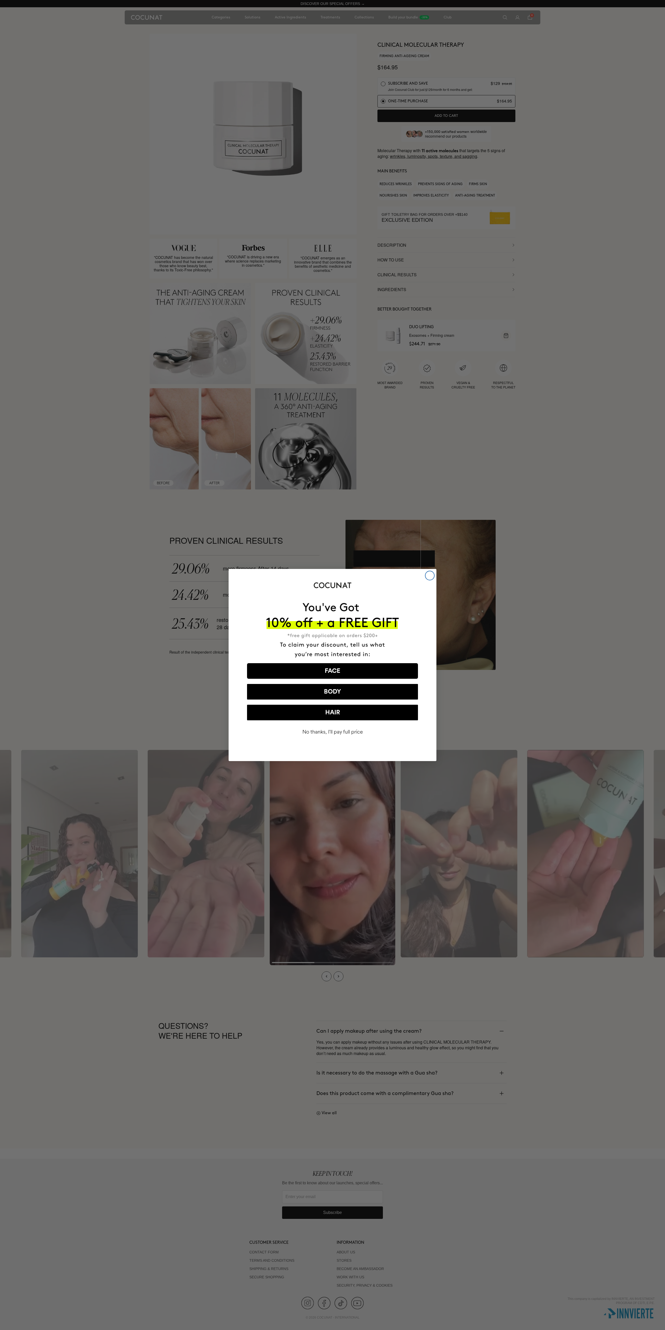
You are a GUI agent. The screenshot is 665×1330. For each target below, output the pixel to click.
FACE (332, 671)
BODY (332, 692)
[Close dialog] (429, 575)
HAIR (332, 712)
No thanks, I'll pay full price (332, 732)
